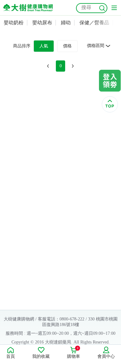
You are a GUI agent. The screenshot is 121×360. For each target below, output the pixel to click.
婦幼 (66, 22)
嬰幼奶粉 (14, 22)
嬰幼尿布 (42, 22)
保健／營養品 (94, 22)
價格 (67, 46)
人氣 (43, 46)
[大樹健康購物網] (28, 7)
